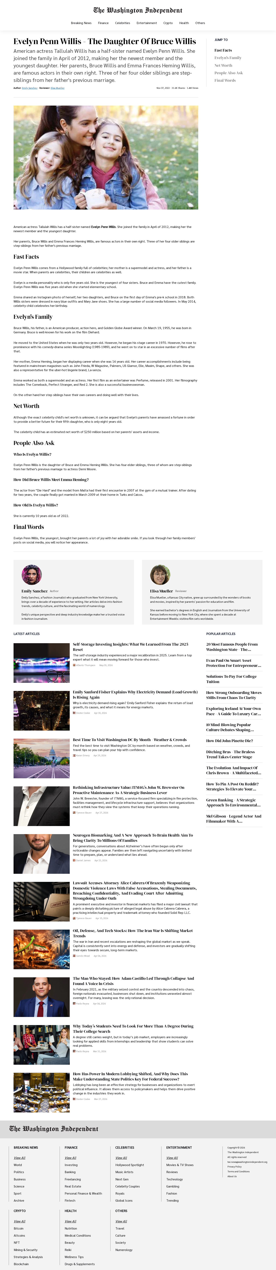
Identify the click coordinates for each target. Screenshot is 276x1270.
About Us (232, 1176)
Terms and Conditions (239, 1171)
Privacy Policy (234, 1166)
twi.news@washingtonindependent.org (247, 1162)
